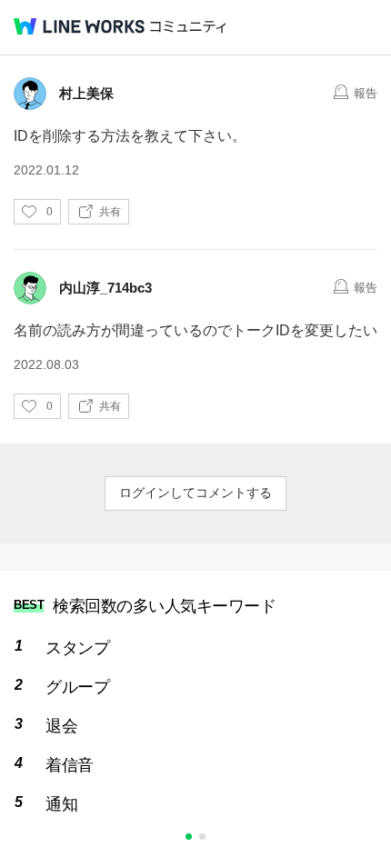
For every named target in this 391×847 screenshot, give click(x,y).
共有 (110, 211)
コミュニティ (188, 27)
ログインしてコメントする (195, 492)
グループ (77, 687)
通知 (61, 804)
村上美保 (86, 93)
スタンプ (77, 648)
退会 (61, 726)
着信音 (69, 765)
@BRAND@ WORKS (79, 26)
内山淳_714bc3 (105, 287)
